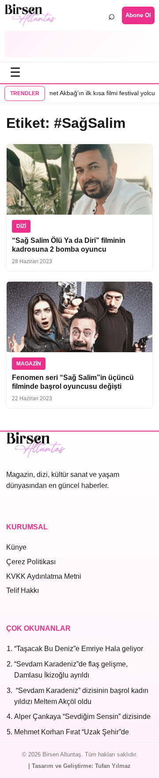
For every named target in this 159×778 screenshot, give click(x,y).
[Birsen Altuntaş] (30, 15)
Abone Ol (138, 15)
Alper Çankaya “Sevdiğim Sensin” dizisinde (82, 716)
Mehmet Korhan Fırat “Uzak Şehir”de (71, 732)
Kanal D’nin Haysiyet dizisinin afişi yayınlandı (78, 93)
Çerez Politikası (31, 562)
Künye (16, 547)
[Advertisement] (79, 44)
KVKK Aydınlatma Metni (43, 576)
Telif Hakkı (22, 590)
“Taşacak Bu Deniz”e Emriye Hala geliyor (78, 648)
